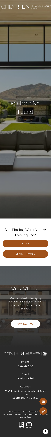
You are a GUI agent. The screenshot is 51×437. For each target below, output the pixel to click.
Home (25, 244)
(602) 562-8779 (25, 366)
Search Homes (25, 254)
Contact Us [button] (25, 324)
